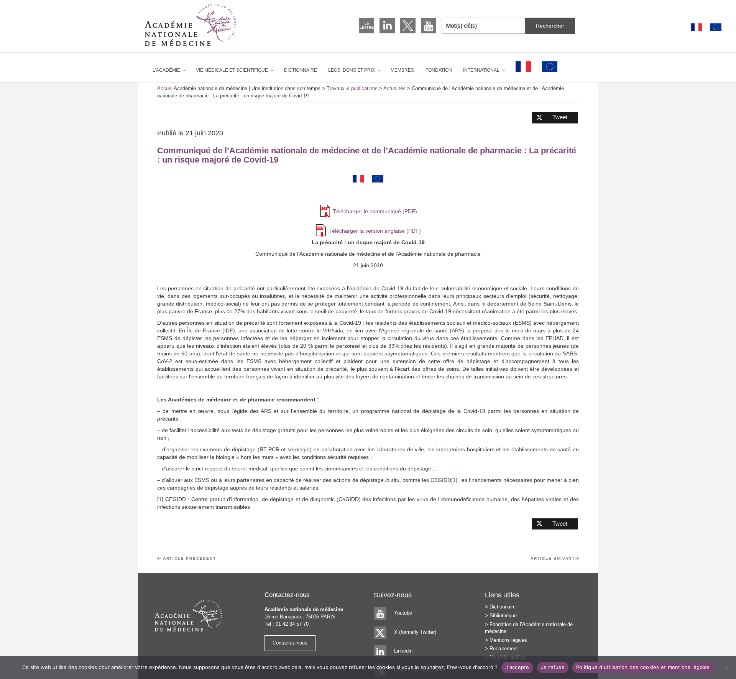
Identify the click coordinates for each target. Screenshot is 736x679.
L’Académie (166, 70)
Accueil (165, 88)
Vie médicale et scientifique (232, 70)
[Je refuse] (726, 667)
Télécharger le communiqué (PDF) (375, 211)
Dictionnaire (300, 70)
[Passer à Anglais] (715, 27)
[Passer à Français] (696, 27)
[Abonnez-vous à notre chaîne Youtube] (428, 25)
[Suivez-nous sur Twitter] (408, 25)
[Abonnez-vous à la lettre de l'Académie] (366, 25)
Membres (402, 70)
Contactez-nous (290, 643)
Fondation (439, 70)
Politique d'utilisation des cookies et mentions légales (643, 667)
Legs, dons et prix (351, 70)
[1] (454, 480)
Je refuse (553, 667)
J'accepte (517, 667)
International (481, 70)
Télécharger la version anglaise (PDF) (375, 231)
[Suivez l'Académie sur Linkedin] (387, 25)
